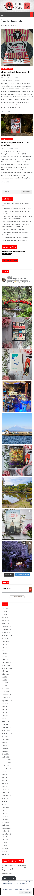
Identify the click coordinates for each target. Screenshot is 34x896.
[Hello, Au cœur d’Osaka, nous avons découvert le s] (17, 556)
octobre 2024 (6, 665)
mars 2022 (5, 751)
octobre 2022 (6, 730)
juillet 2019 (5, 840)
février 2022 (5, 754)
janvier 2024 (5, 692)
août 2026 (5, 609)
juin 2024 (4, 677)
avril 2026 (5, 618)
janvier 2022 (5, 757)
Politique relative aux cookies (21, 889)
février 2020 (5, 822)
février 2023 (5, 718)
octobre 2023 (6, 698)
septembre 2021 (7, 769)
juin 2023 (4, 709)
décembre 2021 (6, 760)
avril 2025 (5, 650)
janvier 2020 (6, 825)
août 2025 (5, 638)
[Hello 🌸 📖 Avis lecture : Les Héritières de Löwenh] (17, 524)
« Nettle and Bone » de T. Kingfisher (13, 230)
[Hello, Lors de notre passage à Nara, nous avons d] (17, 492)
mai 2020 (5, 813)
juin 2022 (4, 742)
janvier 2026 (5, 624)
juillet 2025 (5, 641)
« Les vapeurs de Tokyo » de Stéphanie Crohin (16, 208)
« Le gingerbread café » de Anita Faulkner (15, 238)
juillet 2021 (5, 775)
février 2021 (5, 789)
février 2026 (5, 621)
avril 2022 (5, 748)
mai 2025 (4, 647)
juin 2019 (4, 843)
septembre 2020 (7, 801)
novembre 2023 (6, 695)
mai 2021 (4, 781)
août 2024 (5, 671)
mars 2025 (5, 653)
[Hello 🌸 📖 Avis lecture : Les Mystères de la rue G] (17, 333)
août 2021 (5, 772)
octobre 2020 (6, 798)
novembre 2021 (6, 763)
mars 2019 (5, 852)
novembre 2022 (6, 727)
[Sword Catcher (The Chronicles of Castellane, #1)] (30, 589)
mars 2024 (5, 686)
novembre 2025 (6, 629)
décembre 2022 (6, 724)
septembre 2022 (7, 733)
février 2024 (5, 689)
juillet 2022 (5, 739)
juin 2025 (4, 644)
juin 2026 (4, 612)
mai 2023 (4, 712)
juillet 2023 (5, 706)
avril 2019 (5, 849)
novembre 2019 (6, 828)
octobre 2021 (5, 766)
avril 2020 (5, 816)
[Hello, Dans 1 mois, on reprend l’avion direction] (17, 428)
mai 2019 (4, 846)
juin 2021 (4, 778)
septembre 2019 (7, 834)
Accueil (3, 25)
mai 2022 (4, 745)
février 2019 (5, 855)
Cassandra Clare (6, 589)
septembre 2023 (7, 701)
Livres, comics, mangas (6, 68)
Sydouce (4, 77)
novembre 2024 (6, 662)
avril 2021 (5, 783)
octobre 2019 (5, 831)
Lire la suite (5, 111)
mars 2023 (5, 715)
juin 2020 (5, 810)
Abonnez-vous (9, 878)
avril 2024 (5, 683)
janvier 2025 (5, 659)
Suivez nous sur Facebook (9, 260)
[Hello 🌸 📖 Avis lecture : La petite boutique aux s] (17, 460)
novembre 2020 (6, 795)
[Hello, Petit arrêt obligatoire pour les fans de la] (17, 396)
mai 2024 (4, 680)
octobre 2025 (6, 632)
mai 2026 (4, 615)
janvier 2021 (5, 792)
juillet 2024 (5, 674)
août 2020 (5, 804)
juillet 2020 (5, 807)
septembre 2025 (7, 635)
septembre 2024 (7, 668)
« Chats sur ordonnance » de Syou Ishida (14, 241)
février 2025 (5, 656)
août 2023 (5, 704)
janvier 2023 (5, 721)
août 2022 (5, 736)
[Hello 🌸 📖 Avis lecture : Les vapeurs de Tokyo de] (17, 364)
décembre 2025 (6, 627)
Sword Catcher (6, 588)
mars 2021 (5, 786)
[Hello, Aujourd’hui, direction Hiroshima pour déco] (17, 301)
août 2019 (5, 837)
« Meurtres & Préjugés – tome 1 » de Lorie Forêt (17, 221)
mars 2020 (5, 819)
